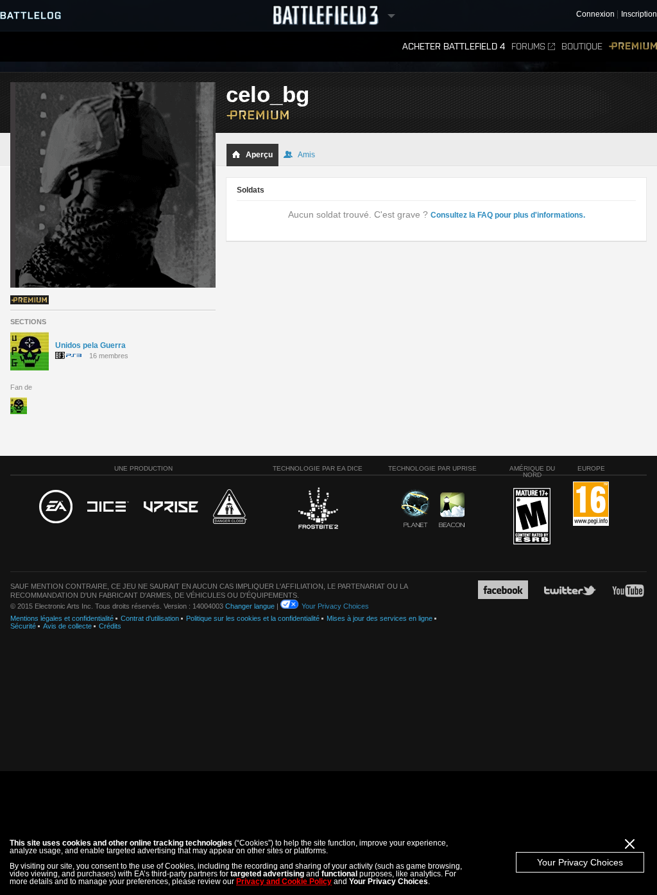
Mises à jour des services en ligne (379, 618)
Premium (633, 46)
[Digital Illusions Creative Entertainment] (108, 507)
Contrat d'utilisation (150, 618)
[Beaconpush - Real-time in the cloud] (452, 510)
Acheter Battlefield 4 (453, 46)
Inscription (639, 14)
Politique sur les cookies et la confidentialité (253, 618)
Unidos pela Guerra (90, 345)
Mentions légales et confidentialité (62, 618)
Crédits (110, 626)
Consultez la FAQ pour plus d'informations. (508, 215)
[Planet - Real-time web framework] (415, 508)
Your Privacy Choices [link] (335, 606)
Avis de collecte (67, 626)
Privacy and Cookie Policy (284, 881)
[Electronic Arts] (56, 507)
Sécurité (23, 626)
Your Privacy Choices (580, 862)
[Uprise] (171, 507)
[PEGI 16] (591, 504)
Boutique (581, 46)
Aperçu (259, 154)
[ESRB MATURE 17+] (531, 517)
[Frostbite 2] (317, 510)
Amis (306, 154)
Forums (528, 46)
